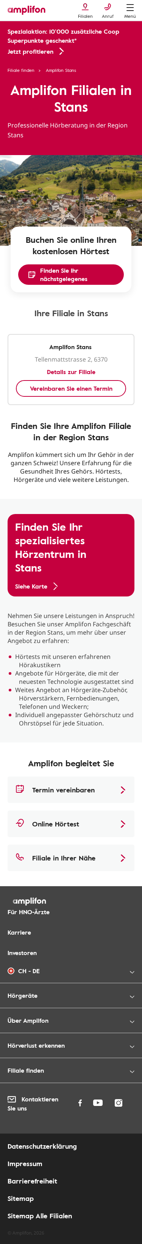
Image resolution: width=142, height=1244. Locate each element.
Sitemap (21, 1198)
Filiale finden (21, 70)
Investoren (22, 952)
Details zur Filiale (71, 371)
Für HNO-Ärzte (29, 911)
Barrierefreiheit (32, 1181)
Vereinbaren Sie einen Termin (71, 388)
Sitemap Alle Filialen (40, 1216)
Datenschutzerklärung (42, 1146)
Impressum (25, 1163)
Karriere (19, 932)
